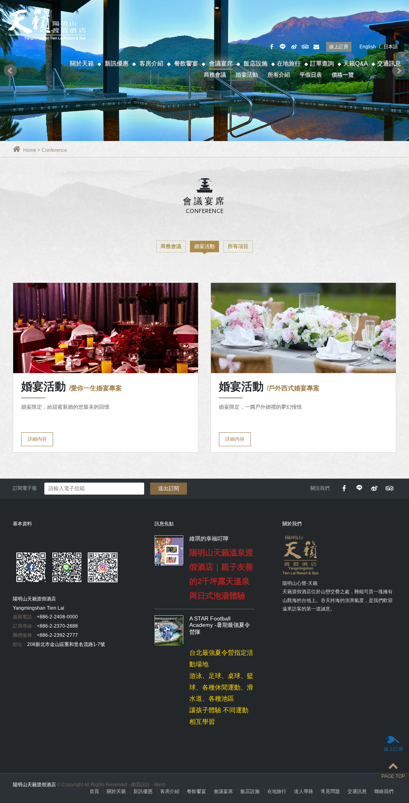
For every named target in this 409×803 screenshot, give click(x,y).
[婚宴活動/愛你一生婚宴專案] (105, 328)
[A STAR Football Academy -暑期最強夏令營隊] (169, 632)
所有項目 (238, 246)
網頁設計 (140, 784)
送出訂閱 (168, 488)
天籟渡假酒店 (48, 24)
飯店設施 (256, 63)
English (367, 47)
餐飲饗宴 (186, 63)
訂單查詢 (322, 63)
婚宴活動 (247, 75)
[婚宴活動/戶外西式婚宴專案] (303, 328)
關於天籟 (82, 63)
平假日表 (311, 75)
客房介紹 (151, 63)
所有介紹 (279, 75)
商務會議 (215, 75)
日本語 (390, 47)
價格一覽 (343, 75)
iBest (159, 784)
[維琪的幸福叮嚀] (169, 552)
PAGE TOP (393, 776)
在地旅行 (289, 63)
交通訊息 (389, 63)
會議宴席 (221, 63)
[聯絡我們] (316, 47)
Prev (10, 70)
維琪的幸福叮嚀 (208, 538)
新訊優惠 (117, 63)
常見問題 (330, 791)
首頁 (94, 791)
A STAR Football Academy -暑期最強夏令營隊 (219, 625)
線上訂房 (338, 47)
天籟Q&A (355, 63)
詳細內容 (37, 439)
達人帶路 (303, 791)
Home (29, 150)
